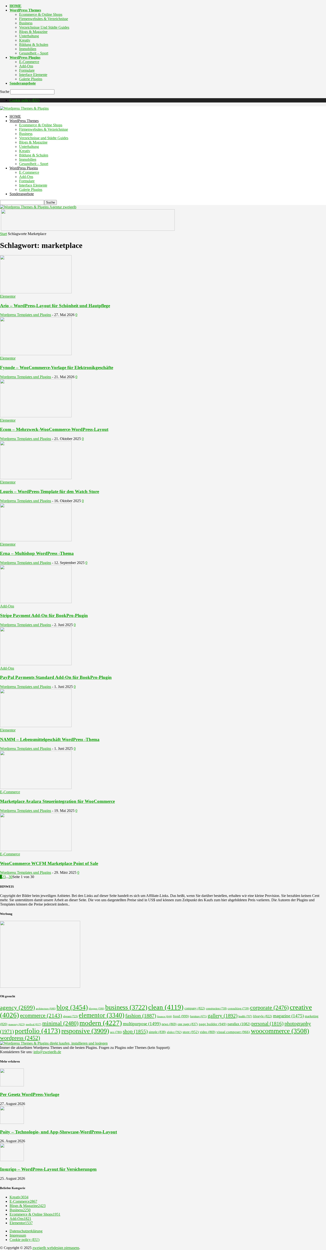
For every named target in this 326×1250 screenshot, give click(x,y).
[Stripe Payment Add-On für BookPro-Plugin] (36, 602)
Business (25, 23)
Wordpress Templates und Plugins (25, 315)
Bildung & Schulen (33, 45)
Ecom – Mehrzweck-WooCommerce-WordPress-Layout (54, 429)
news (169, 1024)
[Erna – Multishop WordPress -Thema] (36, 540)
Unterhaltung (29, 36)
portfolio (37, 1031)
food (181, 1016)
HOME (15, 6)
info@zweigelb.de (47, 1052)
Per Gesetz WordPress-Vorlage (29, 1094)
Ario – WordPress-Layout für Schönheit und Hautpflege (55, 305)
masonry (16, 1024)
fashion (140, 1016)
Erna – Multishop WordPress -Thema (37, 553)
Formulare (27, 70)
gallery (222, 1016)
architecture (46, 1008)
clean (166, 1007)
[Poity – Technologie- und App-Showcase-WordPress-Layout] (12, 1123)
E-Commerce (29, 62)
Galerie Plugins (30, 79)
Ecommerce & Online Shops (40, 14)
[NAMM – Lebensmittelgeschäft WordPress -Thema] (36, 726)
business (126, 1007)
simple (157, 1032)
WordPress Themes (25, 10)
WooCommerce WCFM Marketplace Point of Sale (49, 863)
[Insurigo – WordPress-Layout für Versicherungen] (12, 1160)
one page (188, 1024)
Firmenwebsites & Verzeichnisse (43, 19)
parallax (238, 1024)
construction (216, 1008)
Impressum (18, 1235)
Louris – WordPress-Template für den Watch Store (49, 491)
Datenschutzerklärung (26, 1231)
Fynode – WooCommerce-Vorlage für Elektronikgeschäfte (56, 367)
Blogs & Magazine (33, 32)
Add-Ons (26, 66)
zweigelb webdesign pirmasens (55, 1248)
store (191, 1032)
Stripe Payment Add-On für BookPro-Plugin (44, 615)
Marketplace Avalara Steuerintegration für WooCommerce (57, 801)
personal (267, 1023)
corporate (269, 1007)
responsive (85, 1031)
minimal (60, 1023)
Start (3, 234)
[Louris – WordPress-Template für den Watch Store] (36, 478)
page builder (212, 1024)
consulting (238, 1008)
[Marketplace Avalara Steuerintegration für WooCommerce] (36, 788)
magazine (288, 1015)
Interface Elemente (33, 75)
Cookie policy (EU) (24, 100)
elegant (70, 1016)
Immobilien (27, 49)
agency (17, 1007)
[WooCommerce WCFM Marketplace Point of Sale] (36, 850)
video (208, 1032)
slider (174, 1032)
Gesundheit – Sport (33, 53)
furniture (198, 1016)
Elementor (8, 296)
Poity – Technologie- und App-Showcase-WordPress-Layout (58, 1131)
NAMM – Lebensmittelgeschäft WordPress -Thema (50, 739)
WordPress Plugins (25, 57)
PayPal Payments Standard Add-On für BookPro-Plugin (56, 677)
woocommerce (280, 1031)
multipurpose (142, 1023)
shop (135, 1031)
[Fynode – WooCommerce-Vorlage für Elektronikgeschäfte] (36, 354)
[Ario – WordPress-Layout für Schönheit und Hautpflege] (36, 292)
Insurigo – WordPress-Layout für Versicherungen (48, 1169)
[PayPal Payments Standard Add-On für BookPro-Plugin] (36, 664)
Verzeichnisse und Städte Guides (44, 27)
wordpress (20, 1038)
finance (164, 1016)
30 (10, 877)
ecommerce (41, 1016)
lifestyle (262, 1016)
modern (100, 1023)
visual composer (233, 1032)
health (245, 1016)
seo (116, 1032)
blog (72, 1007)
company (194, 1008)
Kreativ (24, 40)
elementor (101, 1015)
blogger (96, 1008)
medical (33, 1024)
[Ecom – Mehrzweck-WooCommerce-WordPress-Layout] (36, 416)
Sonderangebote (23, 83)
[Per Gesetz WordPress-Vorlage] (12, 1085)
